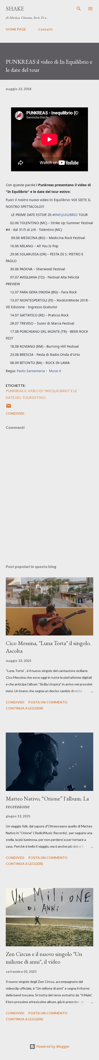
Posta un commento (48, 702)
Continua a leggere (24, 708)
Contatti (45, 29)
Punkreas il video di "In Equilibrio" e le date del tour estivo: (41, 394)
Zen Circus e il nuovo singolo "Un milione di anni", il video (44, 957)
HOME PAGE (16, 29)
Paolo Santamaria (31, 371)
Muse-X (55, 371)
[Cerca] (79, 9)
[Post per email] (9, 407)
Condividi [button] (15, 413)
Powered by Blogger (52, 1046)
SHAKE (15, 8)
